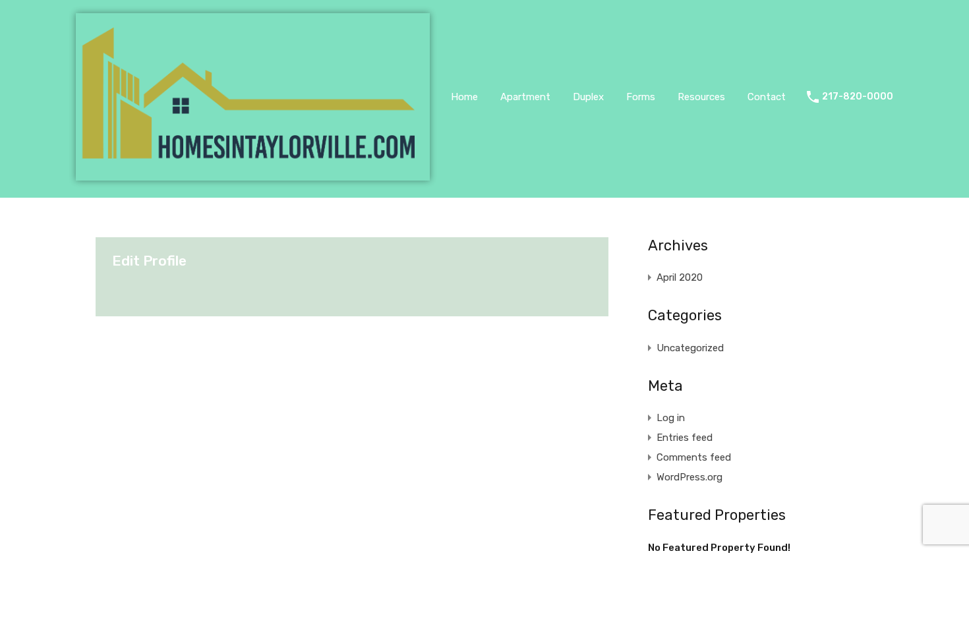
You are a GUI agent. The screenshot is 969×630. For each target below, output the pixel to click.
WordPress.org (689, 477)
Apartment (525, 97)
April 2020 (680, 277)
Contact (767, 97)
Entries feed (685, 438)
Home (464, 97)
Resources (701, 97)
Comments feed (694, 457)
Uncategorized (690, 348)
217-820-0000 (857, 97)
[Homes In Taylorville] (253, 175)
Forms (640, 97)
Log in (671, 418)
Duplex (588, 97)
